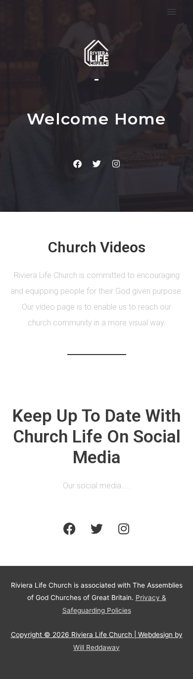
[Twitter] (96, 164)
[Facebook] (77, 164)
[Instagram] (115, 164)
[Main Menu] (171, 12)
